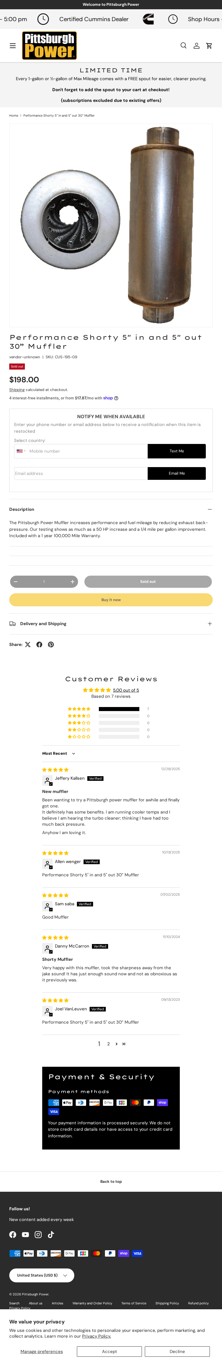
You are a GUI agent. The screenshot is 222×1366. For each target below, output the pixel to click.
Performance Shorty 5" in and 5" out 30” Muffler (59, 115)
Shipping (17, 389)
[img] (55, 770)
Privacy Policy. (96, 1336)
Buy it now (111, 599)
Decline (177, 1351)
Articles (57, 1303)
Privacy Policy (19, 1308)
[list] (111, 225)
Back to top (111, 1181)
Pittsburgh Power (35, 1294)
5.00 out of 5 (126, 690)
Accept (109, 1351)
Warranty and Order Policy (92, 1303)
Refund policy (198, 1303)
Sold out (148, 581)
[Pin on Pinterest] (51, 644)
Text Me (177, 451)
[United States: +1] (21, 451)
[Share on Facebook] (39, 644)
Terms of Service (133, 1303)
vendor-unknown (24, 357)
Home (13, 115)
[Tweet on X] (28, 644)
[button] (79, 709)
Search (14, 1303)
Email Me (177, 473)
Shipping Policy (167, 1303)
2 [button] (108, 1044)
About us (35, 1303)
